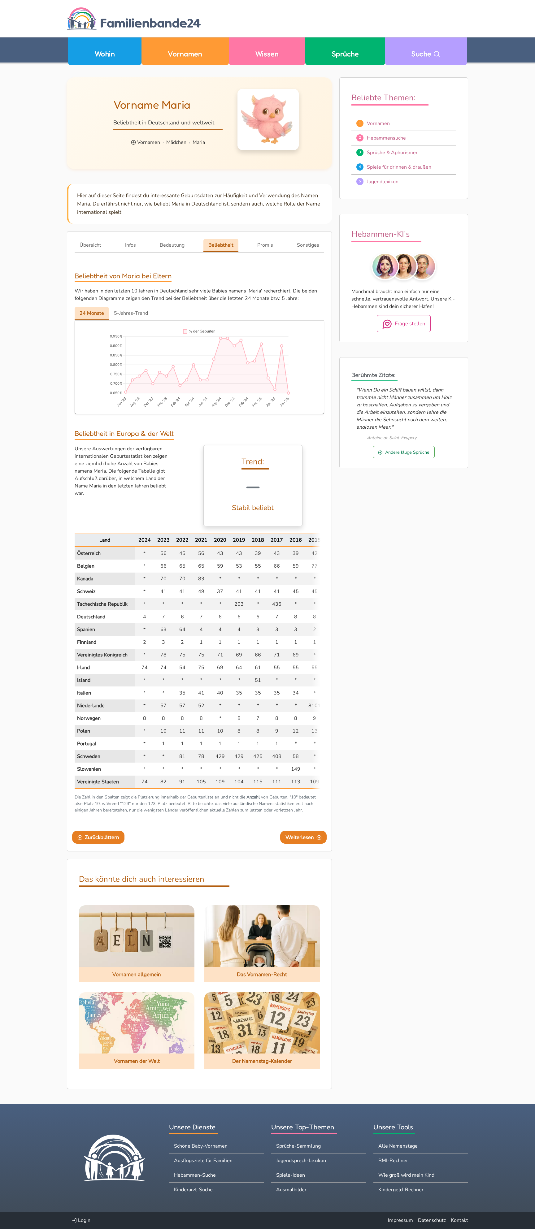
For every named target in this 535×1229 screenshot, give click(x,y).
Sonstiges (308, 245)
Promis (265, 245)
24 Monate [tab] (92, 313)
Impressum (400, 1220)
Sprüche (345, 54)
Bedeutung (172, 245)
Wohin (105, 54)
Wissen (267, 54)
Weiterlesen (299, 837)
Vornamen (185, 54)
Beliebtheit (220, 245)
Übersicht (90, 245)
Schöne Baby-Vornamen (201, 1146)
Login (83, 1220)
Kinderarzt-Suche (193, 1189)
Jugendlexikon (382, 181)
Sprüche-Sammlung (298, 1146)
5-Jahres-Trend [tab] (131, 313)
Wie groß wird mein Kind (406, 1175)
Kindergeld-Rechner (401, 1189)
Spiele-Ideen (290, 1175)
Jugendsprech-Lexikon (301, 1160)
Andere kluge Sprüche (407, 452)
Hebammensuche (386, 138)
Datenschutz (432, 1220)
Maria (199, 142)
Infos (130, 245)
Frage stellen (410, 323)
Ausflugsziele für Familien (203, 1160)
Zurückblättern (102, 837)
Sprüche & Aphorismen (393, 152)
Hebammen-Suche (195, 1175)
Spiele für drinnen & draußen (399, 167)
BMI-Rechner (393, 1160)
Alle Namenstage (398, 1146)
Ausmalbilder (291, 1189)
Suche (422, 54)
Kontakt (459, 1220)
